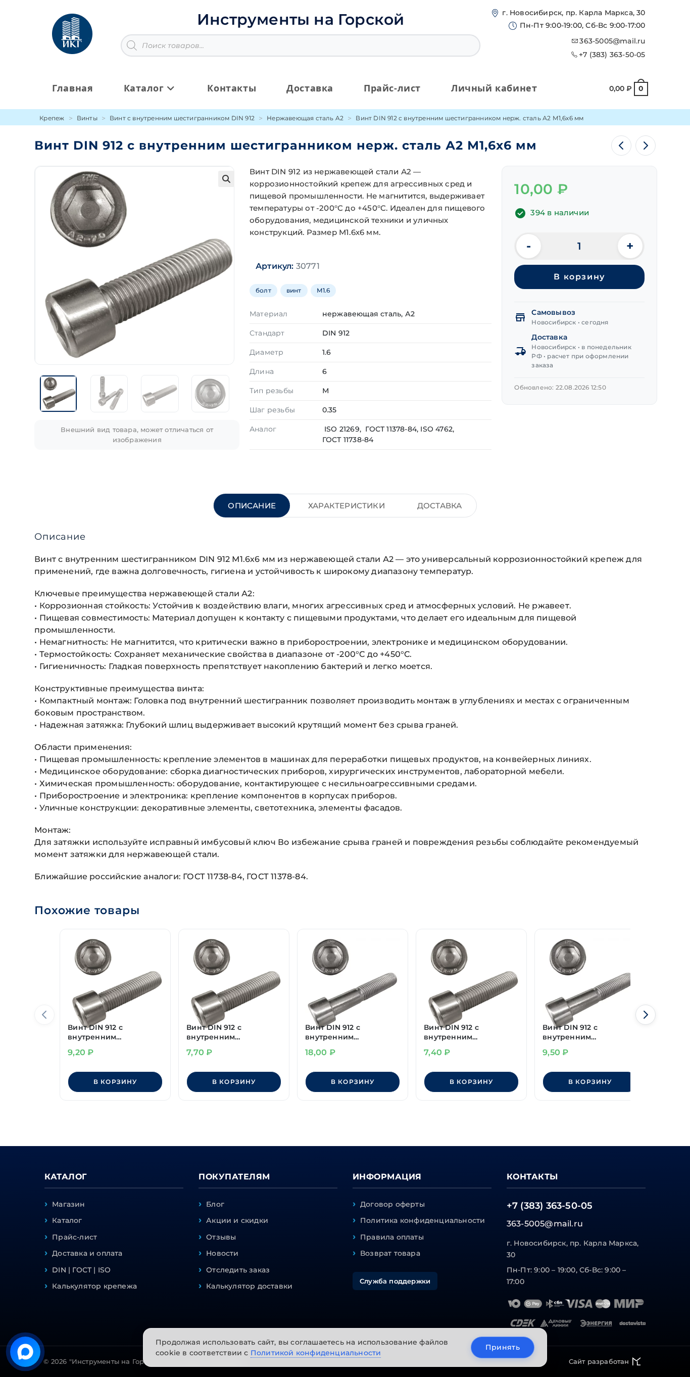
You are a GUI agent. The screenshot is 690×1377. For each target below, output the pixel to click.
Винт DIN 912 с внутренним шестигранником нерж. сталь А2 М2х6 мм (470, 1032)
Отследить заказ (238, 1269)
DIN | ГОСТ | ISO (81, 1269)
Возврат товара (390, 1253)
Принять (502, 1347)
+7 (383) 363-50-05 (612, 54)
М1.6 (323, 290)
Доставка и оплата (87, 1253)
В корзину (579, 276)
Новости (222, 1253)
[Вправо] (645, 1015)
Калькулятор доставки (249, 1286)
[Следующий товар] (645, 145)
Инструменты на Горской (300, 19)
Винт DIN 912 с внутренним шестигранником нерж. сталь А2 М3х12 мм (232, 1032)
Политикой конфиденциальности (316, 1352)
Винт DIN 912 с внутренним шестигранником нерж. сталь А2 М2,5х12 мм (114, 1032)
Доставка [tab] (439, 505)
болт (263, 290)
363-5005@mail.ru (612, 40)
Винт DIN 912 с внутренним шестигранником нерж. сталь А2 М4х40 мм (351, 1032)
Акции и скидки (237, 1220)
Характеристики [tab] (346, 505)
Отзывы (221, 1237)
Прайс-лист (74, 1237)
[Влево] (44, 1015)
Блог (215, 1204)
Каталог (67, 1220)
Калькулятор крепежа (94, 1286)
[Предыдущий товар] (621, 145)
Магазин (68, 1204)
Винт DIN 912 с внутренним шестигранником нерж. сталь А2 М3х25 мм (589, 1032)
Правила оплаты (392, 1237)
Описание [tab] (252, 505)
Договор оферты (392, 1204)
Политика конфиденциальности (422, 1220)
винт (294, 290)
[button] (226, 179)
